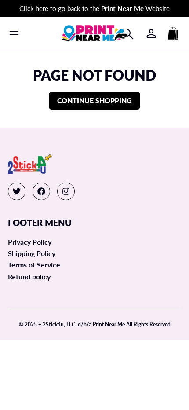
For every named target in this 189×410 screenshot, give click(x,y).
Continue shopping (94, 100)
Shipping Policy (31, 253)
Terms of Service (34, 264)
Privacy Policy (29, 242)
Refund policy (29, 276)
